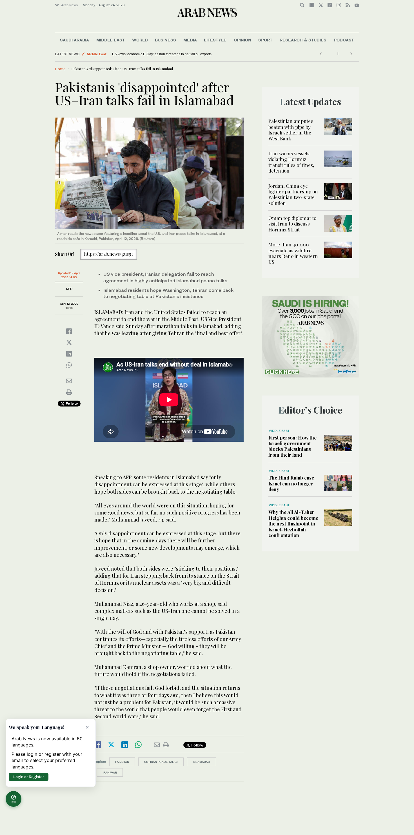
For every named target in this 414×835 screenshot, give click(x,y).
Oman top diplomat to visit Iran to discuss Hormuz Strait (292, 224)
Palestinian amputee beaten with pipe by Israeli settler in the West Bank (290, 129)
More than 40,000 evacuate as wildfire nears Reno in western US (293, 253)
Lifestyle (215, 39)
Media (190, 39)
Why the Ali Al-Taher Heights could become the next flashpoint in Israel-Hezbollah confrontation (293, 523)
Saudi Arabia (74, 39)
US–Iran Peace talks (161, 761)
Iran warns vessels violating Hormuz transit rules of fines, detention (291, 162)
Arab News (69, 5)
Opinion (242, 39)
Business (165, 39)
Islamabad (201, 761)
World (140, 39)
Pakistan (122, 761)
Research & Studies (303, 39)
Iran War (110, 772)
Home (60, 68)
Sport (265, 39)
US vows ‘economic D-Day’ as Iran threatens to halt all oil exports (162, 54)
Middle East (110, 39)
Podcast (344, 39)
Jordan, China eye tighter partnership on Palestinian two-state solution (293, 194)
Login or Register (28, 776)
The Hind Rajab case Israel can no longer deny (291, 483)
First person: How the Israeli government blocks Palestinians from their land (292, 446)
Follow (71, 403)
